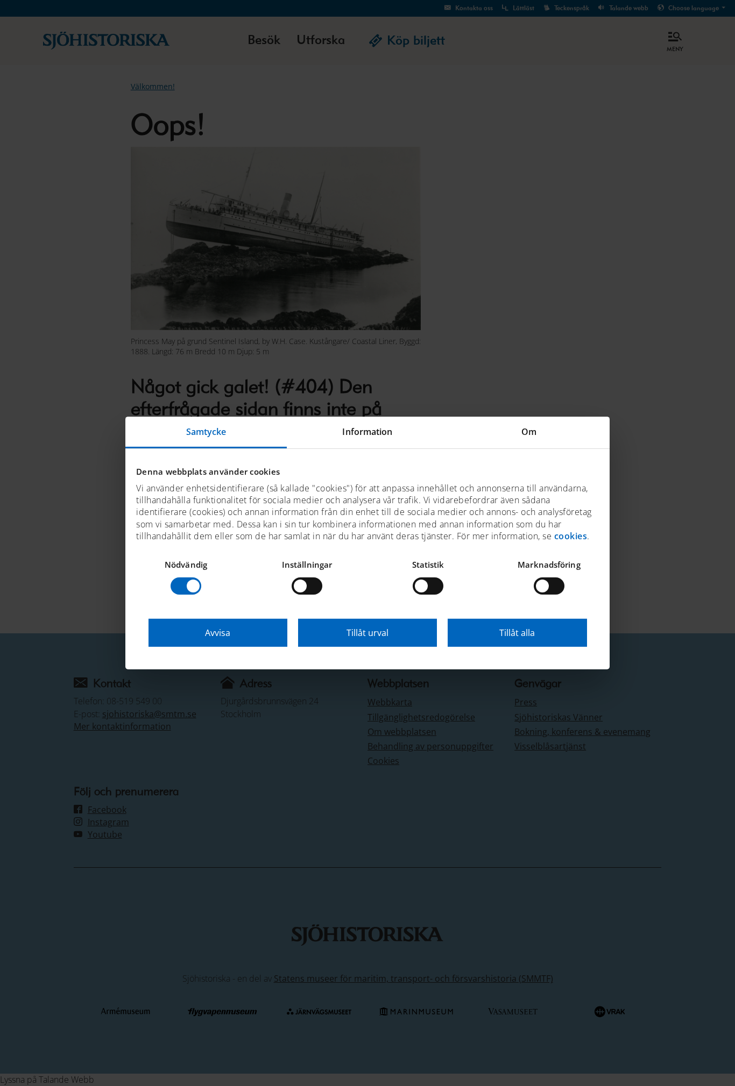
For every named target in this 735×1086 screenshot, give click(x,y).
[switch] (307, 586)
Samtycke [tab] (206, 432)
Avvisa (217, 633)
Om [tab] (528, 432)
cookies (571, 536)
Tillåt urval (367, 633)
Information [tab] (367, 432)
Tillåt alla (517, 633)
